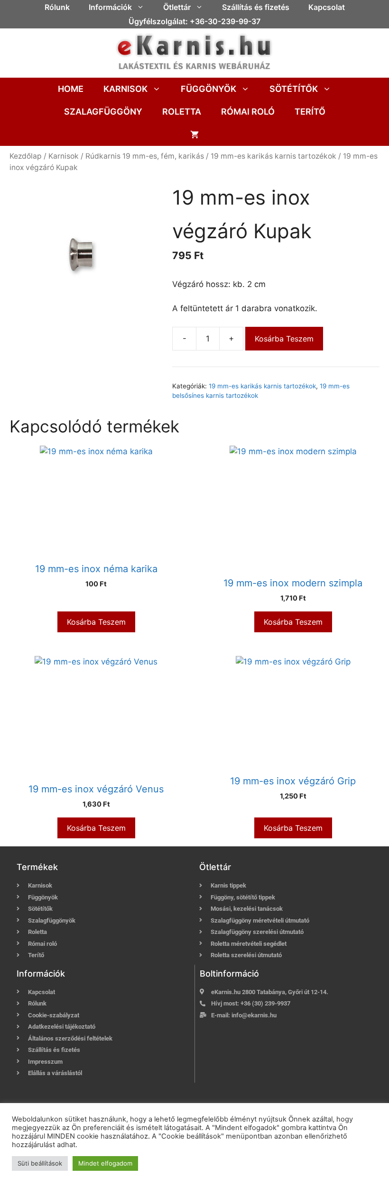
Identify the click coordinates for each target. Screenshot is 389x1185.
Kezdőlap (25, 156)
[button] (143, 7)
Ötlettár (177, 7)
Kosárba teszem (284, 338)
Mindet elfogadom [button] (105, 1163)
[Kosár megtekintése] (194, 134)
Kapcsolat (326, 7)
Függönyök (208, 89)
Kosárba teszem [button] (96, 622)
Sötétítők (293, 89)
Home (70, 89)
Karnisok (125, 89)
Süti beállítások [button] (40, 1163)
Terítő (310, 112)
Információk (110, 7)
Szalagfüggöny (103, 112)
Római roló (248, 112)
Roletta (181, 112)
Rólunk (57, 7)
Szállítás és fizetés (255, 7)
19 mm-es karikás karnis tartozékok (273, 156)
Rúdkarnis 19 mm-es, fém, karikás (144, 156)
